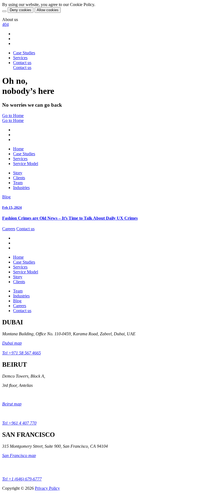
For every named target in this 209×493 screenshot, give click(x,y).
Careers (8, 228)
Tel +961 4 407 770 (19, 423)
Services (20, 57)
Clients (19, 177)
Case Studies (24, 52)
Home (18, 149)
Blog (6, 197)
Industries (21, 187)
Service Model (25, 163)
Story (17, 173)
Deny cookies (20, 10)
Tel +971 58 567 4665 (21, 353)
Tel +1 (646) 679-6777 (22, 479)
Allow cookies (48, 10)
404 (5, 24)
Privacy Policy (47, 488)
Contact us (25, 228)
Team (18, 182)
